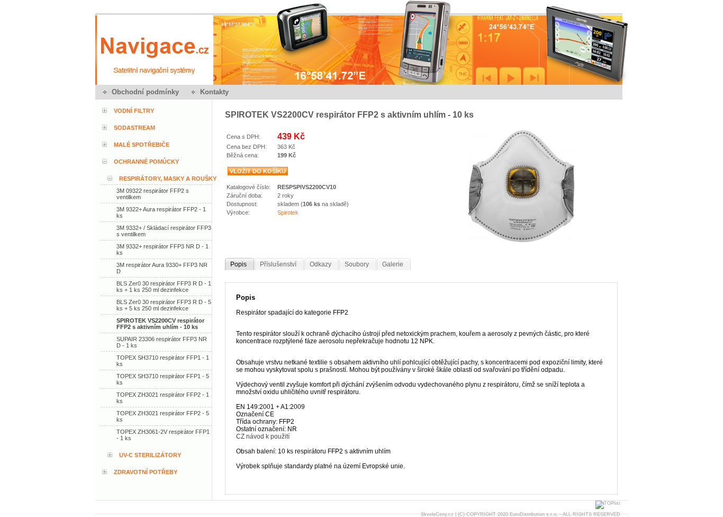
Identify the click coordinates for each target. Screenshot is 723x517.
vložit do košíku (258, 171)
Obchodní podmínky (145, 92)
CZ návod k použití (263, 436)
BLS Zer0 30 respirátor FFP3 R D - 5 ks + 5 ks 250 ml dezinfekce (163, 305)
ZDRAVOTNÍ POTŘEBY (145, 472)
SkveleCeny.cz (437, 514)
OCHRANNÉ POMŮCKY (146, 161)
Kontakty (214, 92)
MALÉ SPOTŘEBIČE (141, 144)
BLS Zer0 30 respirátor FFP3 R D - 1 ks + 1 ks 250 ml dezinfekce (163, 286)
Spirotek (288, 212)
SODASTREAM (134, 127)
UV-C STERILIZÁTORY (150, 455)
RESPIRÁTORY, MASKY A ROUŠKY (167, 178)
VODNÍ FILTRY (134, 111)
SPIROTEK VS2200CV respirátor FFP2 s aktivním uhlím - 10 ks (160, 323)
